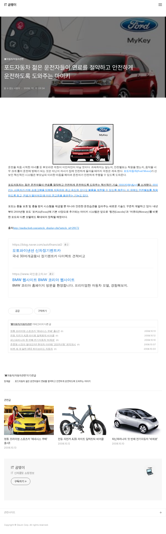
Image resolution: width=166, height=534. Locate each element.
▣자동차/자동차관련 (21, 324)
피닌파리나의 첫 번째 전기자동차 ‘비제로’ (32, 339)
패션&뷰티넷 (10, 525)
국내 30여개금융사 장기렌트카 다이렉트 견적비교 (48, 256)
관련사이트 (9, 512)
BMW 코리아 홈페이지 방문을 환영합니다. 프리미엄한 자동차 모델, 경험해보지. (70, 285)
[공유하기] (23, 311)
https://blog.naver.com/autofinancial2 (37, 244)
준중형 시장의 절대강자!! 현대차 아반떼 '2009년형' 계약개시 (43, 344)
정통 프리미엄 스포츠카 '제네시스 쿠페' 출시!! (35, 331)
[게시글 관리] (28, 311)
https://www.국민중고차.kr (29, 274)
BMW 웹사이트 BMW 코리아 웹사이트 (43, 280)
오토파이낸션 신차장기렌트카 (36, 250)
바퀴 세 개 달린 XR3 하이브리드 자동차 (31, 348)
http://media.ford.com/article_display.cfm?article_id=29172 (46, 227)
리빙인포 (8, 519)
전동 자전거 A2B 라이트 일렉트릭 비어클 (32, 335)
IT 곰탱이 (10, 5)
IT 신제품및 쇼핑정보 (22, 473)
